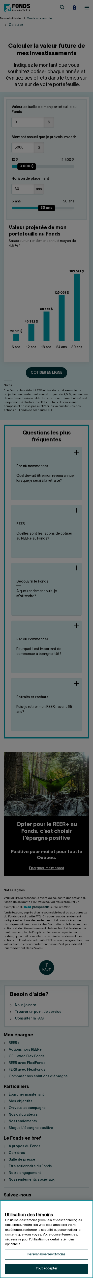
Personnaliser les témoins (46, 1254)
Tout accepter (46, 1268)
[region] (46, 1239)
